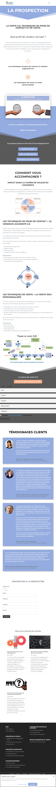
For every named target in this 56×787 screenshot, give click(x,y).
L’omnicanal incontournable (38, 742)
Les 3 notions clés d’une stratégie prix (15, 652)
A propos (11, 774)
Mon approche (10, 731)
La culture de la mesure (37, 730)
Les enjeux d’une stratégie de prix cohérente (39, 652)
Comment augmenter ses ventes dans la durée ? (15, 693)
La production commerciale (14, 742)
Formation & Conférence (28, 159)
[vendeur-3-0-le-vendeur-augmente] (28, 287)
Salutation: (6, 586)
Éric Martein (10, 729)
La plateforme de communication (15, 751)
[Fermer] (53, 776)
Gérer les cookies (22, 784)
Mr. (3, 386)
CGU (44, 774)
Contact (18, 774)
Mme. (10, 386)
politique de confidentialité (15, 415)
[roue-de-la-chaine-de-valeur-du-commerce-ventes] (28, 213)
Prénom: (5, 598)
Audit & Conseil (28, 149)
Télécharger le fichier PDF (28, 382)
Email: (5, 610)
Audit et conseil (11, 763)
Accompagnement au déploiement (16, 765)
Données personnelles (35, 774)
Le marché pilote (35, 732)
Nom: (4, 593)
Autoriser (32, 784)
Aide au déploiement (28, 154)
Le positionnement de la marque (15, 755)
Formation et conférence (13, 767)
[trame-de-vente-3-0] (28, 362)
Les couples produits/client (38, 734)
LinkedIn (24, 774)
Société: (5, 604)
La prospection (11, 744)
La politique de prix (12, 753)
